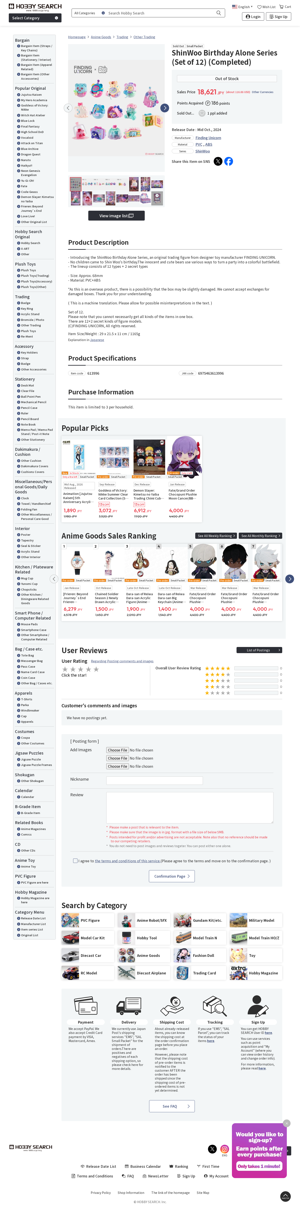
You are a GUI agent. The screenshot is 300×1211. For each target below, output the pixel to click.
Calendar (27, 797)
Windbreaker (30, 710)
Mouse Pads (29, 624)
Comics (26, 834)
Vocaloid (27, 137)
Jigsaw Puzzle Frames (36, 765)
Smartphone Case (33, 630)
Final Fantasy (30, 126)
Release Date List (33, 918)
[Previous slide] (68, 108)
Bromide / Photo (32, 320)
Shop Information (131, 1193)
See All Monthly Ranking (259, 536)
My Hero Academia (34, 100)
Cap (24, 716)
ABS (208, 144)
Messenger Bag (32, 661)
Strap (25, 358)
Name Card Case (33, 672)
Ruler (24, 413)
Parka (25, 705)
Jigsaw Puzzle (31, 759)
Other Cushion (31, 460)
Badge (25, 303)
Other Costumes (32, 743)
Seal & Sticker (31, 546)
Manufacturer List (33, 924)
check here (130, 1064)
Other (25, 254)
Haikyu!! (26, 165)
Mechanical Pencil (33, 402)
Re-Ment (27, 336)
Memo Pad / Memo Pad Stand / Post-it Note (37, 432)
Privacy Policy (101, 1193)
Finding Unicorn (208, 137)
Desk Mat (27, 385)
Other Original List (34, 222)
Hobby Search (30, 243)
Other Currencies (262, 92)
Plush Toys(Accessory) (36, 281)
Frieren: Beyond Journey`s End (32, 208)
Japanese (97, 340)
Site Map (203, 1193)
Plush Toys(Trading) (35, 275)
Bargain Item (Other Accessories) (35, 76)
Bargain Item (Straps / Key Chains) (36, 48)
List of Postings (258, 650)
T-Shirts (26, 699)
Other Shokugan (32, 781)
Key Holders (29, 352)
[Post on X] (218, 161)
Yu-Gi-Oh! (27, 180)
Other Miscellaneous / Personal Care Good (36, 516)
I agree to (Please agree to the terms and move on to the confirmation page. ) (174, 861)
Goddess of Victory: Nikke (34, 107)
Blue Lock (27, 121)
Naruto (26, 160)
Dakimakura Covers (34, 466)
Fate (24, 186)
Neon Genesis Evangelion (30, 173)
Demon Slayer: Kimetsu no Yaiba (37, 199)
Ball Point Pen (31, 396)
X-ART (25, 248)
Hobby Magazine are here (35, 900)
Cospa (25, 737)
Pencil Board (30, 419)
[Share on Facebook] (228, 161)
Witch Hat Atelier (33, 115)
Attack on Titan (32, 143)
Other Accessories (34, 369)
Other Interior (30, 557)
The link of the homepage (170, 1193)
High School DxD (32, 132)
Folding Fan (29, 509)
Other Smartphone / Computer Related (35, 637)
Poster (25, 534)
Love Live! (28, 216)
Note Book (28, 424)
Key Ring (27, 308)
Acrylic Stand (30, 314)
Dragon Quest (30, 154)
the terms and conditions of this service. (128, 860)
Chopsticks (29, 589)
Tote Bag (27, 655)
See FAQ (170, 1106)
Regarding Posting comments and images (122, 661)
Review (76, 794)
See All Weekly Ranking (215, 536)
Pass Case (28, 666)
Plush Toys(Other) (33, 287)
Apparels (27, 721)
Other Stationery (33, 439)
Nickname (79, 779)
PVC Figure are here (34, 882)
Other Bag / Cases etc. (36, 683)
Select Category (26, 17)
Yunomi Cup (29, 584)
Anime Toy (28, 866)
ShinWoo (202, 151)
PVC (198, 144)
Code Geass (29, 192)
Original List (29, 935)
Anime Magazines (33, 829)
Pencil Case (29, 408)
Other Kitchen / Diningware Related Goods (35, 598)
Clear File (27, 391)
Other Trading (31, 325)
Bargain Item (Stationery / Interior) (36, 57)
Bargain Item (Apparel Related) (36, 67)
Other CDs (28, 850)
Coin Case (28, 678)
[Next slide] (164, 108)
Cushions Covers (32, 472)
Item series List (32, 929)
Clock (25, 498)
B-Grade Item (30, 813)
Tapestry (27, 540)
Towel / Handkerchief (36, 503)
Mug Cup (27, 578)
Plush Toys (28, 270)
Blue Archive (29, 149)
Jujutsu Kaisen (31, 94)
